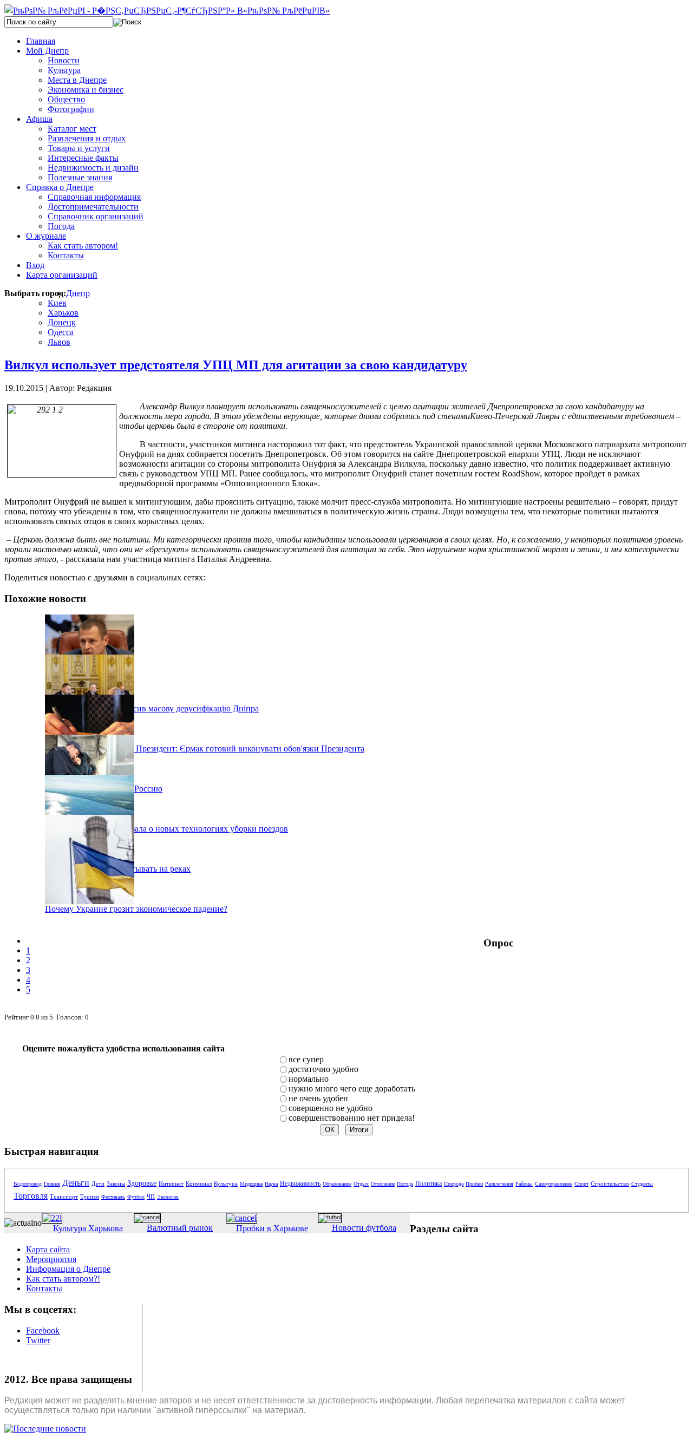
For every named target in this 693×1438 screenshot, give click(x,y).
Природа (453, 1184)
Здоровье (141, 1183)
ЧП (151, 1196)
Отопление (383, 1184)
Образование (337, 1184)
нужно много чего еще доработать (352, 1088)
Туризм (89, 1196)
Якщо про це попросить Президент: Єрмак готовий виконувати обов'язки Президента (204, 748)
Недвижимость (300, 1183)
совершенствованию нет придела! (352, 1117)
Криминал (199, 1183)
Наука (271, 1184)
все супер (306, 1059)
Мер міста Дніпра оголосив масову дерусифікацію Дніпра (152, 708)
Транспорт (64, 1196)
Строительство (610, 1183)
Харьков (63, 312)
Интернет (171, 1183)
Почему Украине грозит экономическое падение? (136, 908)
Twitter (38, 1340)
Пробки (474, 1184)
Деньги (75, 1182)
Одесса (61, 332)
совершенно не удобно (330, 1108)
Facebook (43, 1330)
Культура (226, 1183)
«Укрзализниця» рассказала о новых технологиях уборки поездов (166, 828)
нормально (309, 1078)
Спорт (581, 1184)
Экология (168, 1197)
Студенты (642, 1184)
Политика (428, 1183)
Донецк (62, 322)
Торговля (31, 1195)
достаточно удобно (323, 1069)
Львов (59, 342)
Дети (97, 1183)
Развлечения (499, 1184)
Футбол (136, 1197)
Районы (524, 1184)
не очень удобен (318, 1098)
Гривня (52, 1184)
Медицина (251, 1184)
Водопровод (28, 1184)
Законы (116, 1183)
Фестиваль (113, 1197)
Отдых (361, 1184)
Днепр (78, 293)
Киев (57, 303)
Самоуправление (553, 1184)
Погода (405, 1184)
